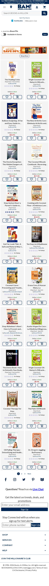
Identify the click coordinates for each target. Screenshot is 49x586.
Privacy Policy (31, 570)
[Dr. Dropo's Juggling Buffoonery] (37, 440)
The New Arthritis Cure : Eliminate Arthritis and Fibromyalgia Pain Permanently (37, 122)
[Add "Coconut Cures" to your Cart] (17, 303)
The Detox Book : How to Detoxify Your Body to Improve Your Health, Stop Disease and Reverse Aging (12, 368)
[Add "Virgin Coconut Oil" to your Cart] (42, 97)
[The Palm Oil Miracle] (37, 398)
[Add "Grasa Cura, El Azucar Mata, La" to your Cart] (42, 303)
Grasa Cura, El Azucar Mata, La (37, 286)
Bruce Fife (13, 83)
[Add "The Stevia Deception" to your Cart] (17, 179)
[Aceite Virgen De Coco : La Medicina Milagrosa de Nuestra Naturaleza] (37, 316)
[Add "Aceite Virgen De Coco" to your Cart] (42, 344)
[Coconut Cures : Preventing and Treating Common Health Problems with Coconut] (12, 275)
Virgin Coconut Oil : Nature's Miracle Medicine (37, 80)
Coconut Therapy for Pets (12, 410)
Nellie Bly (41, 248)
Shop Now (24, 56)
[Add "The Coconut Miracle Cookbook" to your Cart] (42, 179)
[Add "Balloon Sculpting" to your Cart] (17, 138)
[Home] (24, 7)
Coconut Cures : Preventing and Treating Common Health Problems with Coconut (12, 286)
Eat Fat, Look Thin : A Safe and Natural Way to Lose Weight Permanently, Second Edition (12, 245)
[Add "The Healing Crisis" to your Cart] (17, 97)
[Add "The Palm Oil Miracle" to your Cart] (42, 426)
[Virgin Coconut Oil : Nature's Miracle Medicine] (37, 69)
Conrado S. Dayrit (16, 292)
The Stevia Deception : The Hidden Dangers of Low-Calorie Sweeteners (12, 163)
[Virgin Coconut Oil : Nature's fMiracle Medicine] (37, 357)
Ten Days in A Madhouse (37, 244)
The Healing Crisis (12, 79)
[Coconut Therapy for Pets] (12, 398)
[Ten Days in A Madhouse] (37, 234)
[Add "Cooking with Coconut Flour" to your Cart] (42, 220)
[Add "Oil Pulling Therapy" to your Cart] (17, 467)
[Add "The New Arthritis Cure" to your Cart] (42, 138)
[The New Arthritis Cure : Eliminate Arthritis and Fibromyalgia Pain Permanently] (37, 110)
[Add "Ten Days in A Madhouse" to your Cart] (42, 262)
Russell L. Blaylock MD (11, 333)
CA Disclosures (18, 570)
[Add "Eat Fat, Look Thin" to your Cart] (17, 262)
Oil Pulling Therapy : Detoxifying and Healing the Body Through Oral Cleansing (12, 451)
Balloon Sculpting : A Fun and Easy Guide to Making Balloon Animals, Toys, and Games (12, 122)
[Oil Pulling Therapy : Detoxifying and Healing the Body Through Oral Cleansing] (12, 440)
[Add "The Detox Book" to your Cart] (17, 385)
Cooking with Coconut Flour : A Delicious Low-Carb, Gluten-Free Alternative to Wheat (37, 204)
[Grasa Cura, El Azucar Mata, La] (37, 275)
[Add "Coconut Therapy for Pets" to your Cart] (17, 426)
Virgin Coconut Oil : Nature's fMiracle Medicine (37, 368)
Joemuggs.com (29, 568)
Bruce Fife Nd (37, 333)
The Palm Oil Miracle (36, 409)
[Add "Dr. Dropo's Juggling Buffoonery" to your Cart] (42, 467)
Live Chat (38, 489)
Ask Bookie (18, 21)
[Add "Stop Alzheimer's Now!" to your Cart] (17, 344)
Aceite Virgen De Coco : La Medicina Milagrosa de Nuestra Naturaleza (37, 327)
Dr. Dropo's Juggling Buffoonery (36, 451)
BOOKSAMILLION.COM (12, 568)
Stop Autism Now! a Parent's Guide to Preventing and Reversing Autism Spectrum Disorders (12, 204)
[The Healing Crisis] (12, 69)
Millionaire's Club (31, 21)
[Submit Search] (44, 13)
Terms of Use (41, 568)
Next (29, 474)
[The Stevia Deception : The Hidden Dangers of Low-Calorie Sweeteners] (12, 152)
